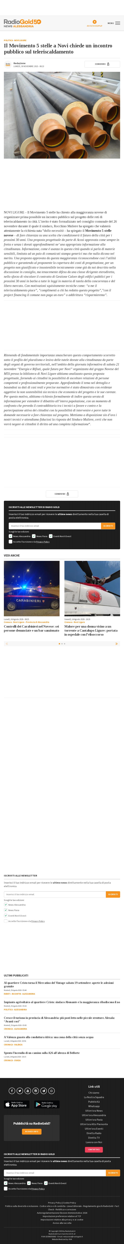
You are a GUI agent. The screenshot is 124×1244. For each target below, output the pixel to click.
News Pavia (41, 536)
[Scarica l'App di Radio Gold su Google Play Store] (47, 1104)
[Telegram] (43, 1091)
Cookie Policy (69, 1202)
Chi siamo (93, 1093)
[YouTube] (28, 1091)
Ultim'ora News (94, 1111)
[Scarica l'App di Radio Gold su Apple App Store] (16, 1104)
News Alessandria (21, 536)
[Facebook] (12, 1091)
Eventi (7, 994)
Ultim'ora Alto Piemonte (94, 1124)
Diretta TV (94, 1138)
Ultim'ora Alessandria (94, 1115)
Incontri (16, 994)
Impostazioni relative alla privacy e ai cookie (62, 1219)
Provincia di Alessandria (37, 622)
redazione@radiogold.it (73, 1236)
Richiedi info (31, 1131)
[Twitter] (20, 1091)
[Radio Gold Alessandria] (22, 23)
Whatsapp (94, 1106)
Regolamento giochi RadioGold (98, 1206)
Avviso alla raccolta (62, 1223)
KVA (70, 1239)
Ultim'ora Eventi (94, 1129)
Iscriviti (108, 526)
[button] (117, 643)
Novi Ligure (20, 40)
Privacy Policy (43, 541)
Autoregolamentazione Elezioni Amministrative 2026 (62, 1213)
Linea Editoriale (74, 1206)
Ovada (17, 1060)
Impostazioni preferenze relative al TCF (62, 1216)
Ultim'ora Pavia (94, 1120)
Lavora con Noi (94, 1142)
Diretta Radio (94, 1133)
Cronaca (8, 622)
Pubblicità (94, 1102)
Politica (8, 40)
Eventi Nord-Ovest (62, 536)
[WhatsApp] (51, 1091)
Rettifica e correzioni (66, 1209)
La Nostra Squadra (94, 1097)
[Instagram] (35, 1091)
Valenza (18, 1044)
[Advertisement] (62, 184)
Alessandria (28, 994)
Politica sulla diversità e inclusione (21, 1206)
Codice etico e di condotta (52, 1206)
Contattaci (94, 1149)
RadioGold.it (70, 1231)
